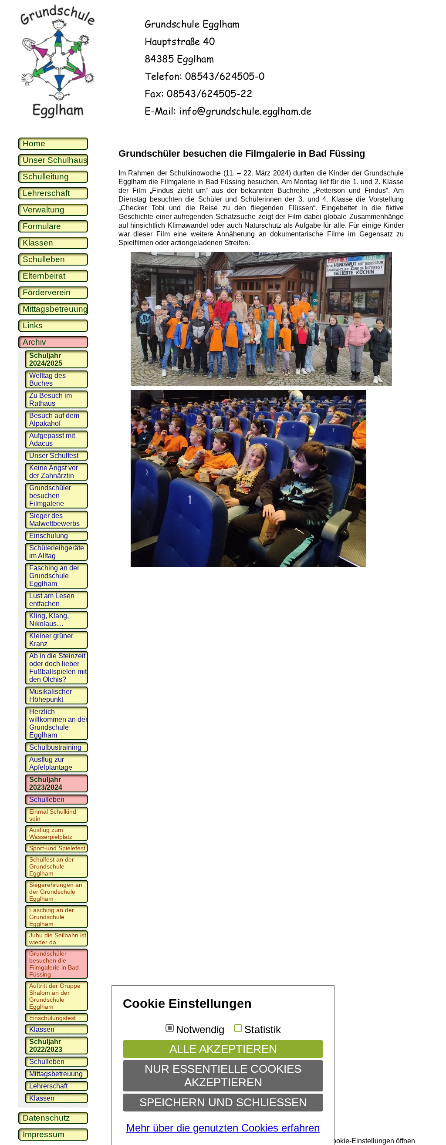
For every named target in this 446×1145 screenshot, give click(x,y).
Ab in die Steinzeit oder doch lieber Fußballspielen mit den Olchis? (58, 667)
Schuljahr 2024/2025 (45, 359)
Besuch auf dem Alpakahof (54, 419)
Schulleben (44, 259)
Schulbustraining (55, 747)
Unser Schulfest (53, 455)
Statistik (262, 1029)
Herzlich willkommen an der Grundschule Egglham (58, 723)
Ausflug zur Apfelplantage (50, 763)
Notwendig (200, 1029)
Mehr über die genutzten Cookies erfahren (223, 1128)
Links (33, 325)
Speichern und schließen (223, 1102)
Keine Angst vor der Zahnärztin (53, 471)
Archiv (34, 342)
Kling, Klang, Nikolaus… (49, 619)
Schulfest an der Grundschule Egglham (51, 866)
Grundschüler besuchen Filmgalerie (50, 495)
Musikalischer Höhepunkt (50, 695)
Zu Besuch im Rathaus (50, 399)
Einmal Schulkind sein (52, 815)
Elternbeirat (44, 275)
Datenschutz (46, 1117)
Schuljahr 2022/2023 (45, 1045)
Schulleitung (46, 176)
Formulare (42, 226)
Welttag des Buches (47, 379)
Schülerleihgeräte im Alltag (56, 551)
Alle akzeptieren (223, 1048)
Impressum (43, 1134)
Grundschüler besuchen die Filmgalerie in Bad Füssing (54, 964)
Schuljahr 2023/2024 (45, 783)
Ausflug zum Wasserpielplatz (50, 833)
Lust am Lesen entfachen (51, 599)
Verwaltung (43, 209)
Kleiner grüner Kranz (51, 639)
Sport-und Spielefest (57, 848)
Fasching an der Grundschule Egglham (54, 575)
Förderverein (47, 292)
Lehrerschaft (46, 193)
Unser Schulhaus (55, 160)
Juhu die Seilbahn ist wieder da (57, 939)
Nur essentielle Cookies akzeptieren (223, 1075)
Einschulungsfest (52, 1017)
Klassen (38, 242)
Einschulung (48, 535)
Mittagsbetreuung (55, 308)
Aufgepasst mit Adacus (52, 439)
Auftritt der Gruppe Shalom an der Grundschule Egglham (55, 996)
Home (34, 143)
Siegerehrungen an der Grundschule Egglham (55, 891)
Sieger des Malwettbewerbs (54, 519)
